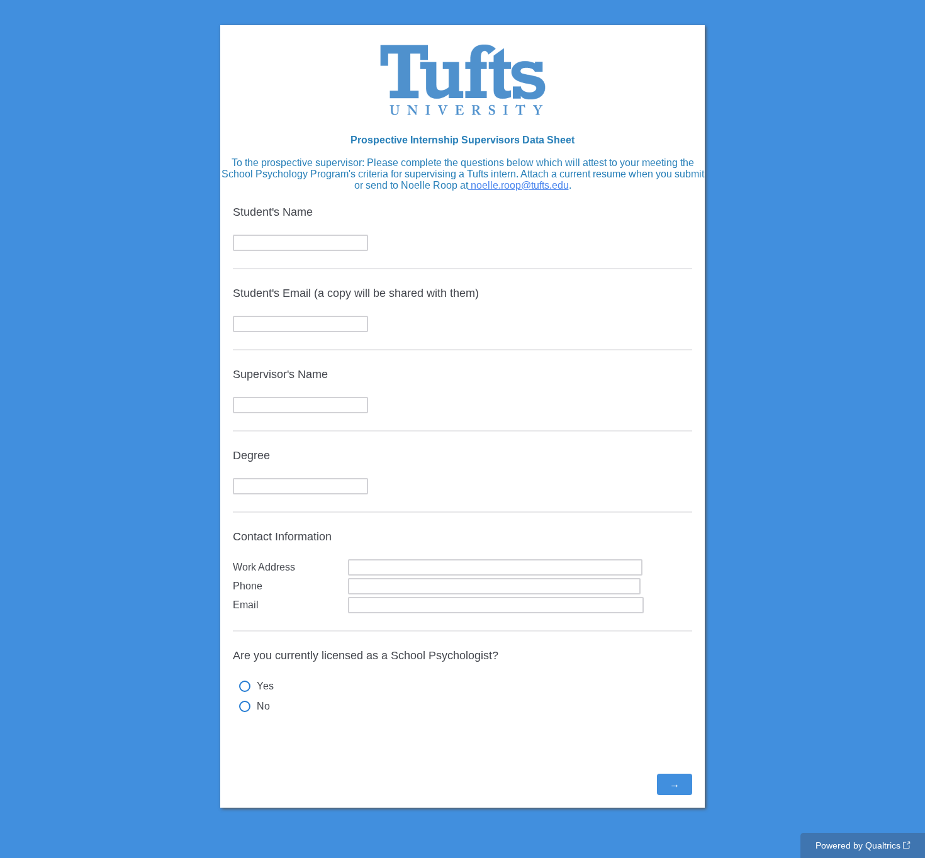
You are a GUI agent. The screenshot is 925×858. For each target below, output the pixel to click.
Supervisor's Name (280, 374)
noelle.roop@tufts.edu (518, 185)
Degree (251, 455)
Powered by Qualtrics (858, 845)
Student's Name (273, 212)
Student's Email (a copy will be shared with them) (356, 293)
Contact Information (282, 536)
